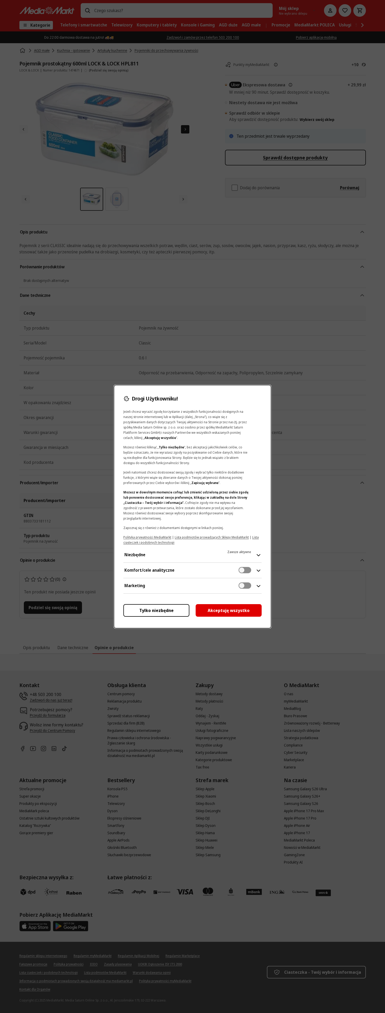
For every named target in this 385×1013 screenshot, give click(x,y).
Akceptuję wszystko (229, 610)
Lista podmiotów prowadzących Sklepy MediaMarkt (212, 537)
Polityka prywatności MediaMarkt (147, 537)
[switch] (245, 570)
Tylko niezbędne (156, 610)
